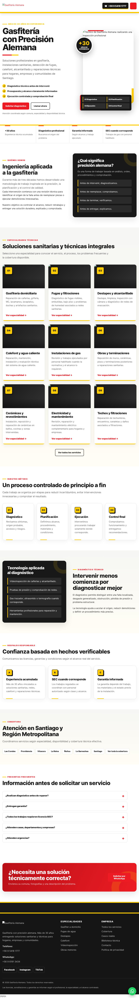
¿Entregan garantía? (16, 806)
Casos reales (108, 936)
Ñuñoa (67, 751)
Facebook (9, 969)
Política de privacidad (113, 949)
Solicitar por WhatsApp (119, 877)
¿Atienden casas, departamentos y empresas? (30, 827)
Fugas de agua (68, 931)
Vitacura (41, 751)
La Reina (55, 751)
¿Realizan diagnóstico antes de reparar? (27, 795)
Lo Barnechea (82, 751)
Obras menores (68, 949)
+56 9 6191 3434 (11, 961)
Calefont (65, 940)
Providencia (26, 751)
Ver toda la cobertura (117, 751)
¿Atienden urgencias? (17, 838)
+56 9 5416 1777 (11, 951)
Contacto (106, 945)
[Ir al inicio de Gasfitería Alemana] (13, 6)
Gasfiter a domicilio (71, 927)
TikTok (39, 969)
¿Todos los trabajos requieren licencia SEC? (29, 816)
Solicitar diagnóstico (15, 106)
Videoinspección (69, 945)
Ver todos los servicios (69, 452)
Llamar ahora (40, 106)
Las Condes (9, 751)
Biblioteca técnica (111, 940)
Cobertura (107, 931)
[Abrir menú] (133, 6)
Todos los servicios (111, 927)
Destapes (65, 936)
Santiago (98, 751)
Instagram (25, 969)
